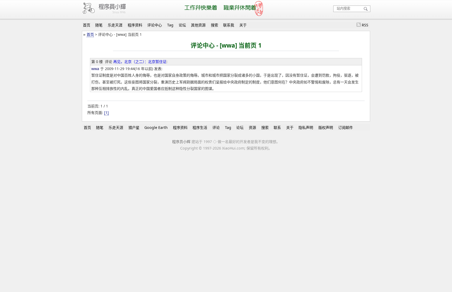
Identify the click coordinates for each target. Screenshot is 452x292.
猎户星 (133, 127)
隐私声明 (305, 127)
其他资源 (198, 24)
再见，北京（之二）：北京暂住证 (139, 61)
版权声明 (325, 127)
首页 (86, 24)
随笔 (99, 24)
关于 (243, 24)
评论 (216, 127)
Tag (170, 24)
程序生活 (200, 127)
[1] (106, 112)
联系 (277, 127)
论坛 (182, 24)
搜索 (214, 24)
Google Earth (156, 127)
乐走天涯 (115, 24)
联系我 (228, 24)
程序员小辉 (181, 141)
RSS (365, 24)
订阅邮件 (345, 127)
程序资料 (135, 24)
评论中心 (154, 24)
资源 (252, 127)
